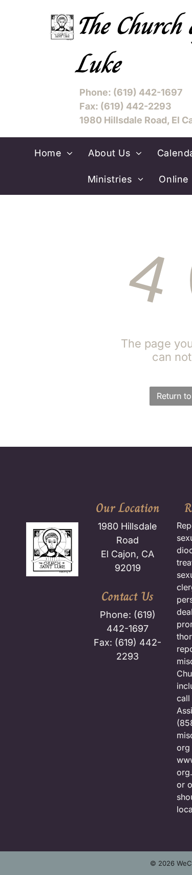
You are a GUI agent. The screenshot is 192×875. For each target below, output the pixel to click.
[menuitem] (53, 153)
